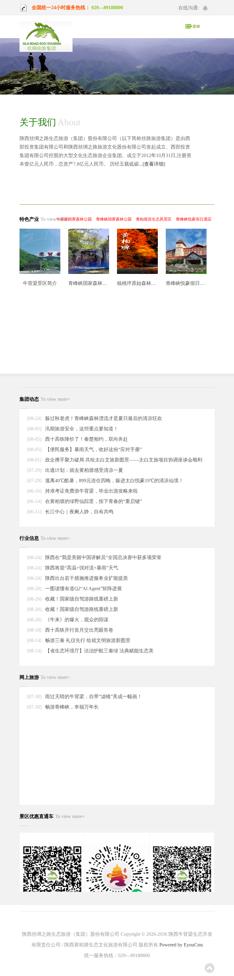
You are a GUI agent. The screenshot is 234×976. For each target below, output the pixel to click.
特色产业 (45, 219)
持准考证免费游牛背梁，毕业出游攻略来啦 (91, 490)
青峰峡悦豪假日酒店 (193, 219)
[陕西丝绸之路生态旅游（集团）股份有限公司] (46, 37)
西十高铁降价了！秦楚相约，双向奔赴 (86, 439)
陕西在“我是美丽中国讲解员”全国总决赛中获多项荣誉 (102, 557)
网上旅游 (45, 677)
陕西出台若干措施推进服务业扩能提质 (86, 578)
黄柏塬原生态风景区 (154, 219)
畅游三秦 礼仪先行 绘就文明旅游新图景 (87, 640)
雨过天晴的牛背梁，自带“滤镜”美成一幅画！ (93, 696)
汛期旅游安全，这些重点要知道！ (81, 428)
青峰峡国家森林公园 (114, 219)
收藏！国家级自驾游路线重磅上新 (81, 598)
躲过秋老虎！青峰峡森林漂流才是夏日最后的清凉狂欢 (103, 418)
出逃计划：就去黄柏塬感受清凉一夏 (83, 470)
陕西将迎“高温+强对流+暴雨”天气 (81, 567)
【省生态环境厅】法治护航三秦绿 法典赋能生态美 (99, 650)
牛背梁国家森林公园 (74, 219)
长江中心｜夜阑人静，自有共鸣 (78, 511)
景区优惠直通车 (52, 816)
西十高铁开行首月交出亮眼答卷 (78, 630)
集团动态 (45, 399)
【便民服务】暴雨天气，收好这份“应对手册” (93, 449)
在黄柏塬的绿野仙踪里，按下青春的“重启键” (93, 501)
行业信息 (45, 538)
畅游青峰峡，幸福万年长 (71, 706)
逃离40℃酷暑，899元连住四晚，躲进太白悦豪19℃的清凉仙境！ (113, 480)
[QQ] (205, 8)
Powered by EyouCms (180, 944)
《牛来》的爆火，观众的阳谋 (76, 619)
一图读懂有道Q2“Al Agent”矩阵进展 (83, 588)
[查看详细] (154, 164)
